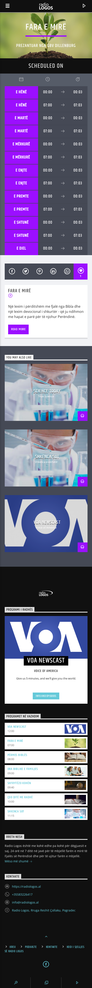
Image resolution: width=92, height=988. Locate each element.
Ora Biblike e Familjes (22, 769)
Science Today (47, 391)
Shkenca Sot (47, 457)
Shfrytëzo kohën (19, 783)
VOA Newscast (47, 522)
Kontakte (52, 947)
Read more (18, 329)
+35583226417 (22, 894)
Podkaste (31, 947)
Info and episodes (46, 696)
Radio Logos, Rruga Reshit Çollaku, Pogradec (44, 910)
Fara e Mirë (15, 741)
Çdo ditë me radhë (20, 797)
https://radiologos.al (26, 886)
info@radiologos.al (25, 902)
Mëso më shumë (17, 861)
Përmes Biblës (17, 755)
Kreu (13, 947)
